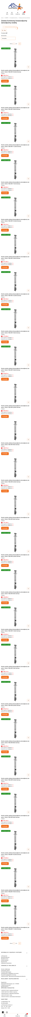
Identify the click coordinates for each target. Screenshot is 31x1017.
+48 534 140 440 (5, 996)
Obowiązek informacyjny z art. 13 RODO (10, 983)
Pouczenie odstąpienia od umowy (8, 974)
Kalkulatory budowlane (6, 963)
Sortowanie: (3, 35)
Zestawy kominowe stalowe (24, 17)
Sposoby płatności (5, 957)
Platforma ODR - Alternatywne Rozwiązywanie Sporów (13, 976)
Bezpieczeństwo (4, 986)
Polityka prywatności (6, 985)
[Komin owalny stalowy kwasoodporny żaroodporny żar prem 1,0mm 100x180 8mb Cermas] (15, 729)
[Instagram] (7, 1012)
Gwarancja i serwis (5, 970)
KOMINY (6, 17)
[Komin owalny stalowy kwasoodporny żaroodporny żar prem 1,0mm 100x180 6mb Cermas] (15, 580)
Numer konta (4, 961)
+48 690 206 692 (5, 993)
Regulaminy (3, 982)
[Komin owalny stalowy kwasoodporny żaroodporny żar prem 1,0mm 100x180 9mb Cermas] (15, 803)
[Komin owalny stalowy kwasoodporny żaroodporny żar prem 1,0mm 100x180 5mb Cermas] (15, 505)
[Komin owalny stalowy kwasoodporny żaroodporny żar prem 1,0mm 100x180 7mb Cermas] (15, 654)
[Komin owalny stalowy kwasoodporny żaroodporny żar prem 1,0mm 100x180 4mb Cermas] (15, 431)
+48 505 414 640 (5, 990)
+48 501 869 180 (5, 991)
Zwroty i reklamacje (5, 969)
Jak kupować (4, 955)
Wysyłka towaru (4, 958)
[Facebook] (3, 1012)
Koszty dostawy (4, 960)
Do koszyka (4, 81)
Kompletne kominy (13, 17)
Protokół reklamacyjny (6, 972)
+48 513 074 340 (5, 995)
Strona (11, 43)
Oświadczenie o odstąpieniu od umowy (10, 973)
